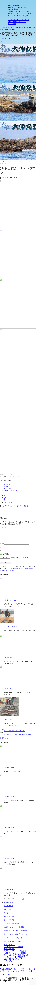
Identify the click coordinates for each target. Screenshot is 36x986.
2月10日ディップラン (11, 490)
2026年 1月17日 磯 (9, 827)
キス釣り (7, 484)
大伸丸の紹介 (8, 902)
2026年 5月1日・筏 (9, 767)
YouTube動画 (12, 24)
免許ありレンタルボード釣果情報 (15, 930)
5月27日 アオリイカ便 (10, 600)
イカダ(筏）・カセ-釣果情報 (17, 8)
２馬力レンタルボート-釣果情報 (19, 12)
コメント (4, 527)
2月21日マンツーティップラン (14, 731)
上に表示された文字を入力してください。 (14, 557)
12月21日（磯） (8, 657)
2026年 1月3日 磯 (8, 889)
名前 (1, 543)
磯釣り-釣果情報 (13, 6)
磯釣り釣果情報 (9, 920)
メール (2, 547)
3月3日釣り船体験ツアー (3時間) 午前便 (17, 734)
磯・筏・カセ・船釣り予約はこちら (16, 934)
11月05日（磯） (8, 719)
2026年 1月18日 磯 (9, 796)
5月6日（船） (8, 488)
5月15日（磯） (8, 688)
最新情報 (6, 506)
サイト (2, 550)
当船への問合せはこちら (12, 941)
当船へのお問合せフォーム (17, 22)
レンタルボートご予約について (18, 20)
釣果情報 (25, 506)
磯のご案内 (8, 909)
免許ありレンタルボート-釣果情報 (19, 14)
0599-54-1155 (5, 38)
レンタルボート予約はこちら (14, 938)
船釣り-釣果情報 (15, 506)
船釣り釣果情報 (13, 10)
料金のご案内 (8, 906)
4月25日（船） (9, 486)
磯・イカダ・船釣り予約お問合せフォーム (18, 955)
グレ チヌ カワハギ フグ (10, 626)
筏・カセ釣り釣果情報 (11, 923)
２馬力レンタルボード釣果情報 (14, 927)
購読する (4, 738)
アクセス (7, 913)
